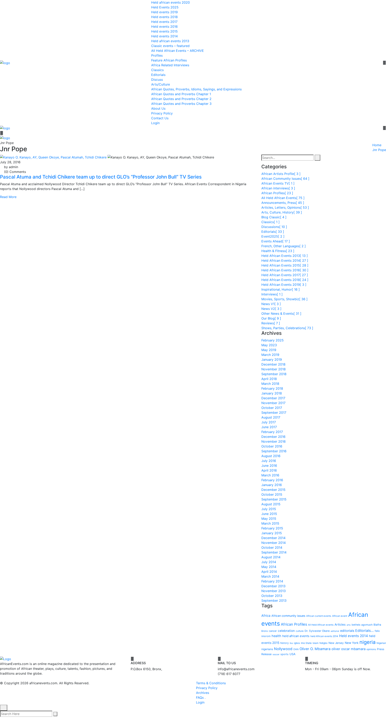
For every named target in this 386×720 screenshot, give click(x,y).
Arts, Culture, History (281, 212)
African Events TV (278, 183)
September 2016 (273, 451)
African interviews (278, 188)
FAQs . (200, 697)
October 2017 (271, 407)
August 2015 (270, 504)
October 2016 (271, 446)
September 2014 (273, 552)
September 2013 (273, 600)
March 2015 (270, 523)
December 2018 (273, 364)
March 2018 (270, 383)
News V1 (271, 304)
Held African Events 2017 (284, 275)
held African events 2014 (324, 636)
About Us (158, 108)
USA (293, 654)
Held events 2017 (164, 22)
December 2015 (273, 489)
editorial (335, 631)
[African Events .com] (5, 62)
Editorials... (364, 630)
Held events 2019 (164, 12)
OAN (296, 649)
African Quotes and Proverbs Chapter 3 (181, 104)
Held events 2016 (164, 27)
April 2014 (269, 571)
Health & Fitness (277, 251)
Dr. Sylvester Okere (317, 630)
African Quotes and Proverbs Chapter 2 (181, 99)
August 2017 (270, 417)
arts (349, 624)
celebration (286, 630)
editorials (347, 630)
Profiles (157, 55)
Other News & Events (281, 313)
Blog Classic (273, 217)
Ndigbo (323, 642)
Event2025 (272, 236)
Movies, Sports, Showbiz (284, 299)
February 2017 (272, 432)
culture (300, 630)
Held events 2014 (164, 36)
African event (339, 615)
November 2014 (273, 542)
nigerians (267, 649)
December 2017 (273, 398)
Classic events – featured (170, 46)
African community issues (288, 615)
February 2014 (272, 581)
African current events (318, 615)
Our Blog (271, 318)
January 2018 (271, 393)
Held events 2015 (164, 31)
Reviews (270, 323)
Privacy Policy (162, 113)
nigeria (367, 642)
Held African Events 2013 (284, 255)
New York (351, 642)
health (276, 636)
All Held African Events (283, 198)
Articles (340, 624)
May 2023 (269, 345)
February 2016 (272, 480)
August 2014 (270, 557)
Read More (8, 197)
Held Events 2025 (165, 7)
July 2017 (268, 422)
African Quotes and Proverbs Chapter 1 (181, 94)
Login (155, 123)
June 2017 (269, 427)
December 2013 (273, 586)
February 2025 (272, 340)
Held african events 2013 (170, 41)
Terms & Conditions (211, 683)
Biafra (377, 624)
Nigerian (381, 642)
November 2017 (273, 403)
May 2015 (268, 518)
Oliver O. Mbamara (315, 648)
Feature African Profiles (169, 60)
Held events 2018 (164, 17)
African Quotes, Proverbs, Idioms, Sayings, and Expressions (196, 89)
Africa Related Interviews (170, 65)
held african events (295, 636)
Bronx (264, 630)
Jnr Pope (379, 150)
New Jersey (336, 642)
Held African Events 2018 (284, 280)
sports (284, 654)
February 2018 (272, 388)
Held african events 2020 (170, 2)
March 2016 (270, 475)
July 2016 (268, 461)
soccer (276, 654)
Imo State (306, 642)
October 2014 (271, 547)
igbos (297, 642)
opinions (371, 649)
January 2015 (271, 533)
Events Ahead (275, 241)
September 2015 (273, 499)
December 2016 (273, 436)
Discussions (274, 227)
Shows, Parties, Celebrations (287, 328)
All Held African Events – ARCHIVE (177, 51)
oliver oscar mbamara (348, 649)
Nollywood (283, 648)
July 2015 (268, 509)
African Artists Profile (281, 174)
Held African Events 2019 (283, 284)
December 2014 (273, 538)
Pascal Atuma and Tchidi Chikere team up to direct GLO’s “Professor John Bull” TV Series (101, 177)
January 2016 (271, 485)
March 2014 (270, 576)
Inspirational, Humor (280, 289)
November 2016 (273, 441)
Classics (157, 70)
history (284, 642)
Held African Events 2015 (284, 265)
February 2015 (272, 528)
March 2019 (270, 354)
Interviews (272, 294)
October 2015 (271, 494)
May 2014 (268, 567)
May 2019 (268, 350)
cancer (273, 630)
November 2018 (273, 369)
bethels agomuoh (362, 624)
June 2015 (269, 514)
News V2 (271, 308)
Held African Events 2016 (284, 270)
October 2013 (271, 595)
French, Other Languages (283, 246)
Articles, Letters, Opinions (285, 207)
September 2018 (273, 374)
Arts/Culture (160, 84)
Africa (265, 615)
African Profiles (277, 193)
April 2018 (269, 379)
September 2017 (273, 412)
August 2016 (270, 456)
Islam (315, 642)
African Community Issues (285, 178)
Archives (202, 693)
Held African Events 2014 (284, 260)
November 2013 (273, 591)
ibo (291, 643)
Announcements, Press (282, 202)
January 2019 (271, 359)
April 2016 (269, 470)
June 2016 (269, 465)
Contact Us (159, 118)
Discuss (157, 80)
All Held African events (321, 624)
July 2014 (268, 562)
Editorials (158, 75)
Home (376, 145)
